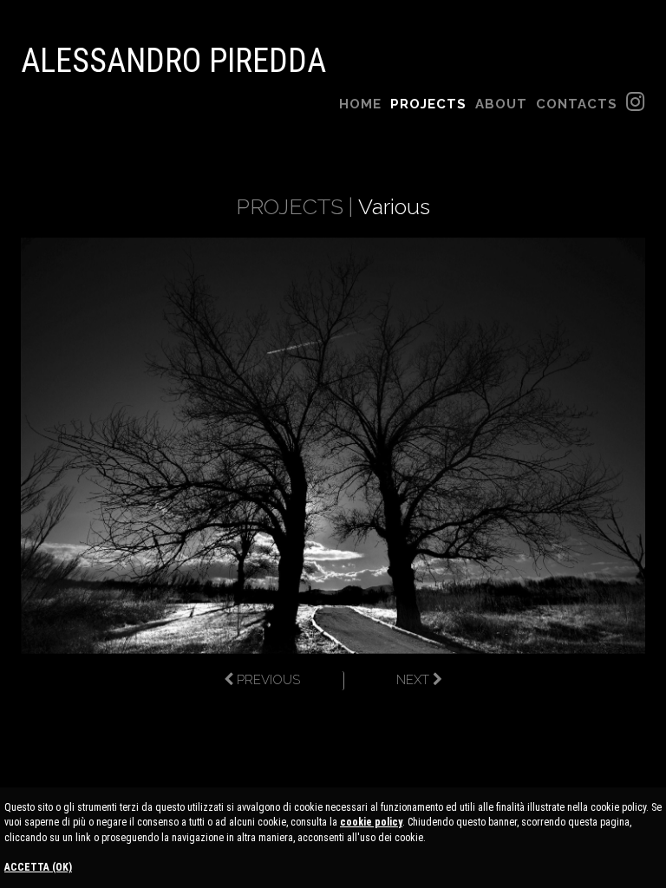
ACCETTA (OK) (38, 867)
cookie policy (371, 822)
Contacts (576, 104)
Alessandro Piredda (173, 61)
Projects (428, 104)
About (501, 104)
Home (360, 104)
